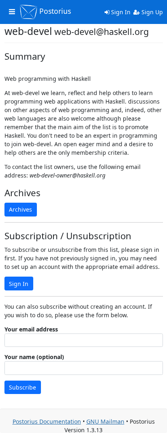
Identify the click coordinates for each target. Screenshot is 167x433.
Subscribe (22, 387)
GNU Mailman (105, 421)
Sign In (120, 12)
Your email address (31, 329)
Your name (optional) (34, 357)
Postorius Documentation (47, 421)
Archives (20, 209)
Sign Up (151, 12)
